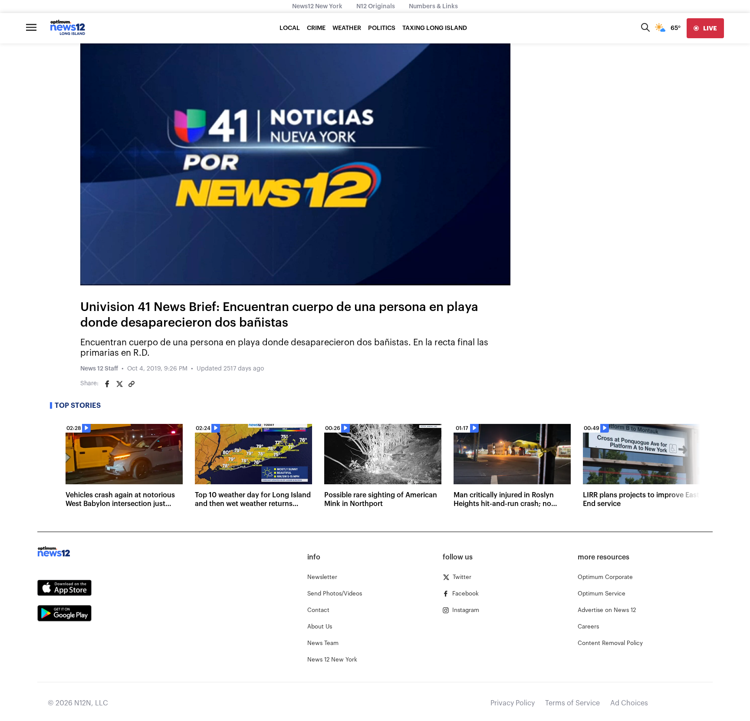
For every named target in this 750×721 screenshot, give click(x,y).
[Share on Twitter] (119, 383)
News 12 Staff (99, 369)
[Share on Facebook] (107, 383)
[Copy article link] (131, 383)
